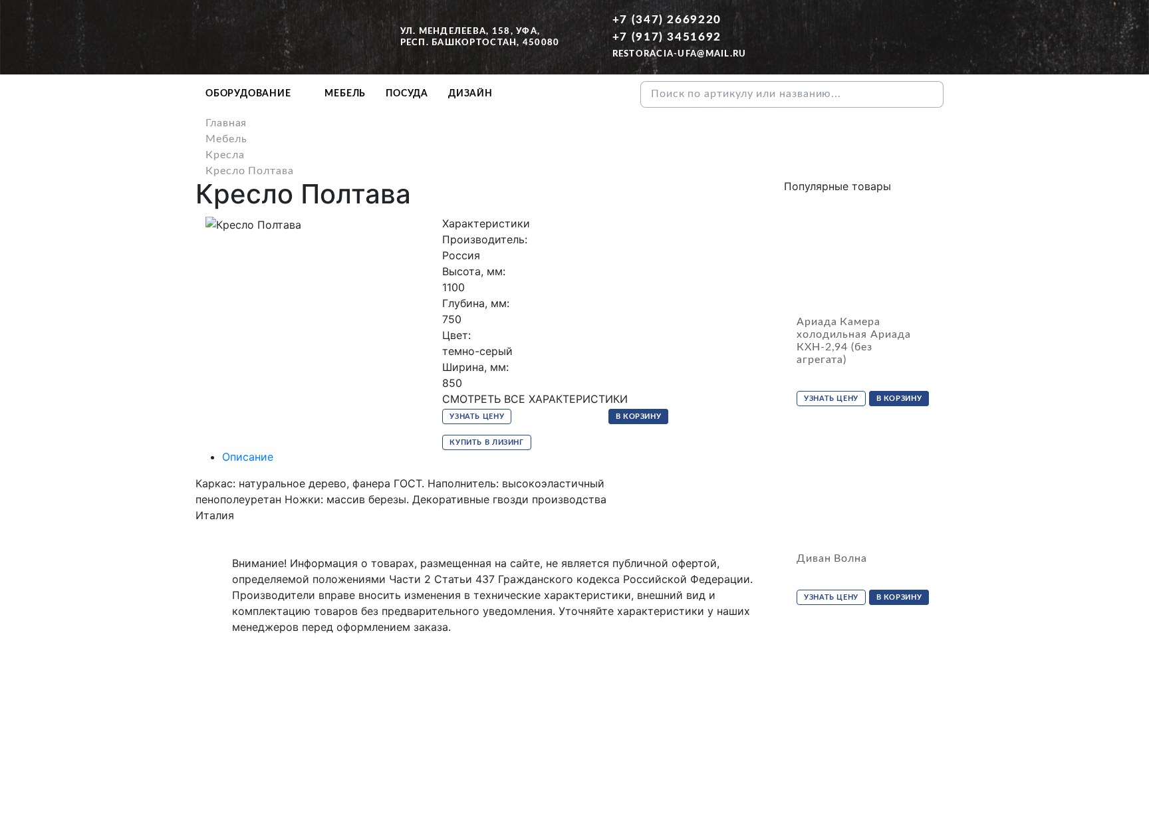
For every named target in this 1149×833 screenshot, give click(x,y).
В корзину (639, 416)
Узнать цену (476, 416)
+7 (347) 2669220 (666, 19)
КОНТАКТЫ (596, 758)
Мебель (345, 93)
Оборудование (248, 93)
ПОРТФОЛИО (669, 758)
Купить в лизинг (486, 442)
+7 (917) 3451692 (666, 37)
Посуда (407, 93)
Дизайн (470, 93)
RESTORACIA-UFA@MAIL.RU (679, 54)
